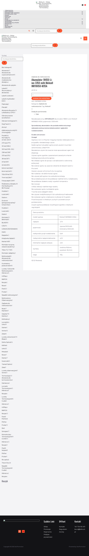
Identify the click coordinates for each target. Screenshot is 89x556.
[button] (29, 31)
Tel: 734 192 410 (79, 527)
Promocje (8, 24)
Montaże (8, 16)
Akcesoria (8, 21)
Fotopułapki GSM (11, 14)
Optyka (7, 17)
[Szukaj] (59, 31)
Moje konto (48, 532)
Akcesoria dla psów (12, 22)
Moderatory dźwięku (12, 13)
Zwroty (61, 532)
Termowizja (9, 10)
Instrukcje (8, 26)
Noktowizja (9, 11)
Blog (6, 25)
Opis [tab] (37, 114)
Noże (6, 19)
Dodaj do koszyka (41, 98)
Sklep (46, 527)
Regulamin (63, 529)
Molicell (47, 106)
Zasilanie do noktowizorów (40, 77)
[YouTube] (85, 5)
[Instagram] (82, 5)
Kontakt (8, 27)
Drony (7, 15)
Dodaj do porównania (38, 111)
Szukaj (4, 55)
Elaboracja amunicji (12, 20)
